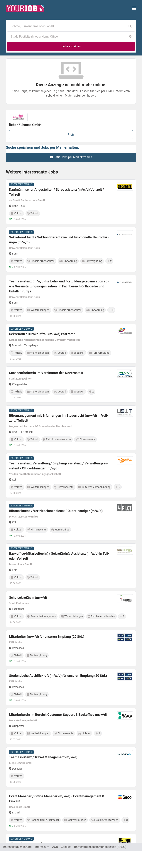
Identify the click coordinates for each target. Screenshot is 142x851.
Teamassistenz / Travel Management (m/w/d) (43, 757)
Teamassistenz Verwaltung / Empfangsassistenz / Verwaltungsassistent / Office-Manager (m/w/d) (58, 465)
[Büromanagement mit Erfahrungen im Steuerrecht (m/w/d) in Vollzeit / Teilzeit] (71, 428)
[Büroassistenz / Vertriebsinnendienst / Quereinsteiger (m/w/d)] (71, 520)
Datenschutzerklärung (17, 847)
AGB (55, 847)
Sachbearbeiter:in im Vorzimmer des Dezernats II (46, 373)
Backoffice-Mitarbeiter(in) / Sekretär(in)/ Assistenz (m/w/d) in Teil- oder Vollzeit (59, 556)
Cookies (66, 847)
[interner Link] (25, 8)
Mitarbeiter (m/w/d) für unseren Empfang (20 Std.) (46, 636)
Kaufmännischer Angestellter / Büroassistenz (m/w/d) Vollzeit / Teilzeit (56, 192)
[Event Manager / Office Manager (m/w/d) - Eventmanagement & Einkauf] (71, 810)
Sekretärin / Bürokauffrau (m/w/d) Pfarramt (42, 334)
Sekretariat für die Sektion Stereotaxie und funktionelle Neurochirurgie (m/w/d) (59, 239)
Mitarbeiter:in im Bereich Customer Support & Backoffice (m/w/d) (58, 715)
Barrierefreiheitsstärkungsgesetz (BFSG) (100, 847)
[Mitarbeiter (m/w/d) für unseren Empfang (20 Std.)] (71, 648)
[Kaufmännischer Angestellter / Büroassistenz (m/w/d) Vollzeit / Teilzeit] (71, 202)
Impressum (42, 847)
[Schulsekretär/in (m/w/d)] (71, 609)
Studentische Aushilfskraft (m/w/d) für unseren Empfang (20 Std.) (58, 676)
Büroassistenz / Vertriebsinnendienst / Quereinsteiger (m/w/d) (56, 511)
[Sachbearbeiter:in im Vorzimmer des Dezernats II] (71, 384)
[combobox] (67, 26)
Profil (71, 134)
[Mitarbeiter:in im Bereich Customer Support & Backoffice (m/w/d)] (71, 726)
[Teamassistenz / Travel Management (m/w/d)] (71, 767)
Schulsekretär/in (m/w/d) (28, 597)
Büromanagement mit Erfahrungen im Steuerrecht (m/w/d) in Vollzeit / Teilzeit (58, 418)
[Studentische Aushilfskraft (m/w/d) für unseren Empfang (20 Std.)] (71, 687)
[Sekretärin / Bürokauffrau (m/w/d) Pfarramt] (71, 343)
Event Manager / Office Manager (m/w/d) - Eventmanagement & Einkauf (56, 798)
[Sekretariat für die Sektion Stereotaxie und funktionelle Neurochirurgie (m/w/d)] (71, 249)
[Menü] (134, 8)
